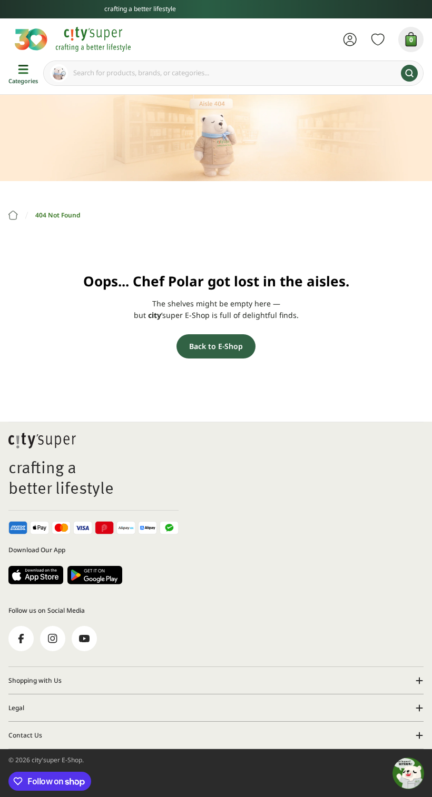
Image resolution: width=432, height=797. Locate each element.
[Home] (13, 215)
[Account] (350, 39)
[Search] (409, 73)
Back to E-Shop (216, 346)
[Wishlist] (378, 39)
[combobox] (233, 73)
